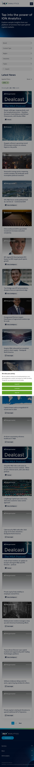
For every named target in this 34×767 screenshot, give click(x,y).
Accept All (17, 384)
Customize (17, 388)
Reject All (17, 392)
